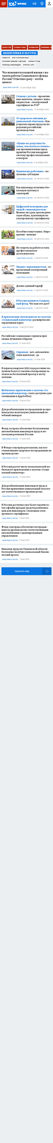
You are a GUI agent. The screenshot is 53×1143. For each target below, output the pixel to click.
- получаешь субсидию (32, 173)
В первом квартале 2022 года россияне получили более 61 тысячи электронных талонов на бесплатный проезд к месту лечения (26, 373)
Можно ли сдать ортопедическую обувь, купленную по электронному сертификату (33, 212)
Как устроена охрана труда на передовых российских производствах (33, 124)
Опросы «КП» (28, 65)
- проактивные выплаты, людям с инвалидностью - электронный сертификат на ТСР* (33, 101)
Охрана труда (34, 61)
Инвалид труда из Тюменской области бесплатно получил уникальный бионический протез (25, 551)
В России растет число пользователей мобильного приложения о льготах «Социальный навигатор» (26, 469)
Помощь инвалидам (11, 65)
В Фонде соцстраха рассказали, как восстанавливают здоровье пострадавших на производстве (26, 450)
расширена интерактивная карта (26, 319)
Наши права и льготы (11, 87)
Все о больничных (20, 58)
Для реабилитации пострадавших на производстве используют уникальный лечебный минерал (26, 412)
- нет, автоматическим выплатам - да (33, 353)
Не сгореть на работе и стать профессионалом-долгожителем (32, 250)
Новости (6, 47)
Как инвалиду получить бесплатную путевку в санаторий (33, 190)
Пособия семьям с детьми (14, 61)
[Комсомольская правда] (17, 3)
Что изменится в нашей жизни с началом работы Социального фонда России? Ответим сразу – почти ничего (25, 77)
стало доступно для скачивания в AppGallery (26, 393)
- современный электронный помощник (34, 269)
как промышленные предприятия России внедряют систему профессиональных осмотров (33, 151)
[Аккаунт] (49, 3)
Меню (3, 3)
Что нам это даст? (33, 302)
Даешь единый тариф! (29, 285)
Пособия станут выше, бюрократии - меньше (33, 233)
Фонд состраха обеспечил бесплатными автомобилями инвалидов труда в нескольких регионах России (25, 431)
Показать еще (22, 571)
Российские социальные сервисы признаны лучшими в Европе (24, 337)
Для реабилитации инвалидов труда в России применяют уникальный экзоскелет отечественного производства (26, 488)
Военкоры (34, 47)
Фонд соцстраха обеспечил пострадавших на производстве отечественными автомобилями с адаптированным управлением (24, 531)
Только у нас (20, 47)
